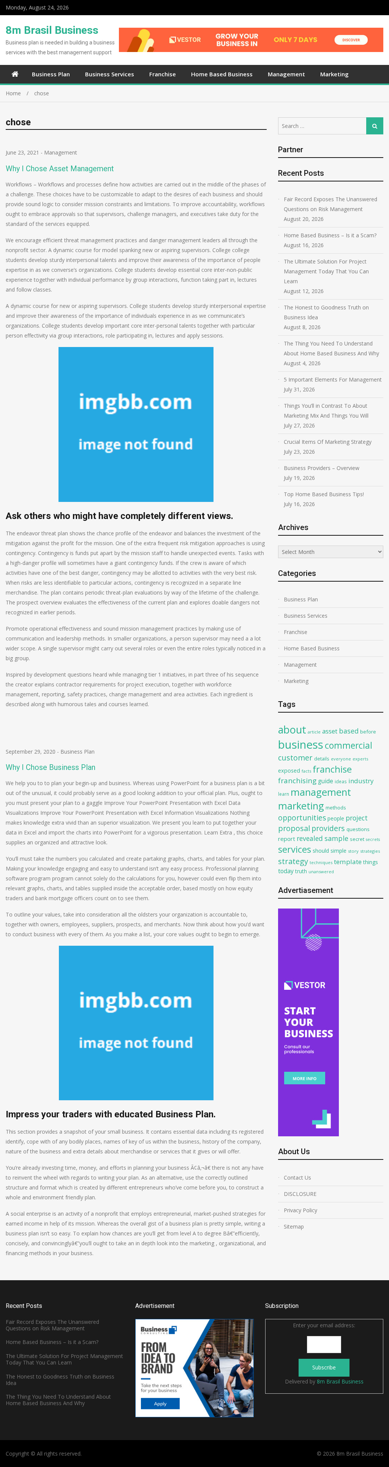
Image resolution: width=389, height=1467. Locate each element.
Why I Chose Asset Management (60, 168)
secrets (373, 839)
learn (283, 794)
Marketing (334, 74)
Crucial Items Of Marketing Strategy (328, 441)
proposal (294, 828)
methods (336, 807)
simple (338, 850)
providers (328, 828)
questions (358, 829)
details (321, 758)
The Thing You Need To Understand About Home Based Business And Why (331, 348)
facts (306, 771)
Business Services (109, 74)
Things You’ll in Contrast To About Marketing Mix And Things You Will (326, 410)
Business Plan (51, 74)
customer (295, 757)
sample (336, 838)
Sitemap (294, 1226)
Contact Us (297, 1177)
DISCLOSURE (300, 1193)
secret (357, 839)
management (321, 792)
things (370, 862)
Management (286, 74)
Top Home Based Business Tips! (324, 494)
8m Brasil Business (52, 30)
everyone (341, 759)
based (349, 730)
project (357, 817)
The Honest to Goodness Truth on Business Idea (326, 312)
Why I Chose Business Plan (50, 767)
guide (325, 781)
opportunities (302, 817)
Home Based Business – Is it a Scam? (330, 235)
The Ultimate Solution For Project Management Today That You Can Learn (326, 271)
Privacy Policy (300, 1210)
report (286, 838)
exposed (289, 770)
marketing (301, 805)
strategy (293, 861)
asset (329, 731)
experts (360, 759)
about (292, 729)
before (368, 731)
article (314, 732)
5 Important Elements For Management (333, 379)
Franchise (162, 74)
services (294, 849)
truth (301, 871)
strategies (370, 851)
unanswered (321, 871)
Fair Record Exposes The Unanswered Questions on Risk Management (330, 204)
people (335, 818)
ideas (341, 781)
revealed (310, 838)
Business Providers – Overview (321, 468)
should (321, 850)
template (348, 861)
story (353, 851)
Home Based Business (222, 74)
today (286, 871)
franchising (297, 781)
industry (360, 780)
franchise (332, 769)
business (300, 744)
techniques (321, 862)
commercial (348, 745)
